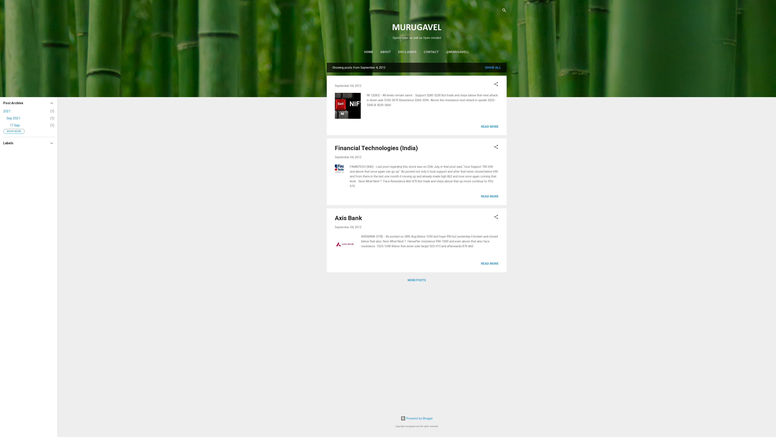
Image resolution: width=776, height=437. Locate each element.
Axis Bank (348, 218)
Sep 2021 (13, 118)
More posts (417, 280)
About (385, 52)
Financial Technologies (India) (376, 148)
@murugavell (457, 52)
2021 (7, 111)
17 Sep (15, 125)
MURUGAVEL (416, 27)
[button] (496, 85)
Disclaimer (407, 52)
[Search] (504, 11)
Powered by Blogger (419, 418)
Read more (490, 126)
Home (368, 52)
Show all (493, 67)
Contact (431, 52)
